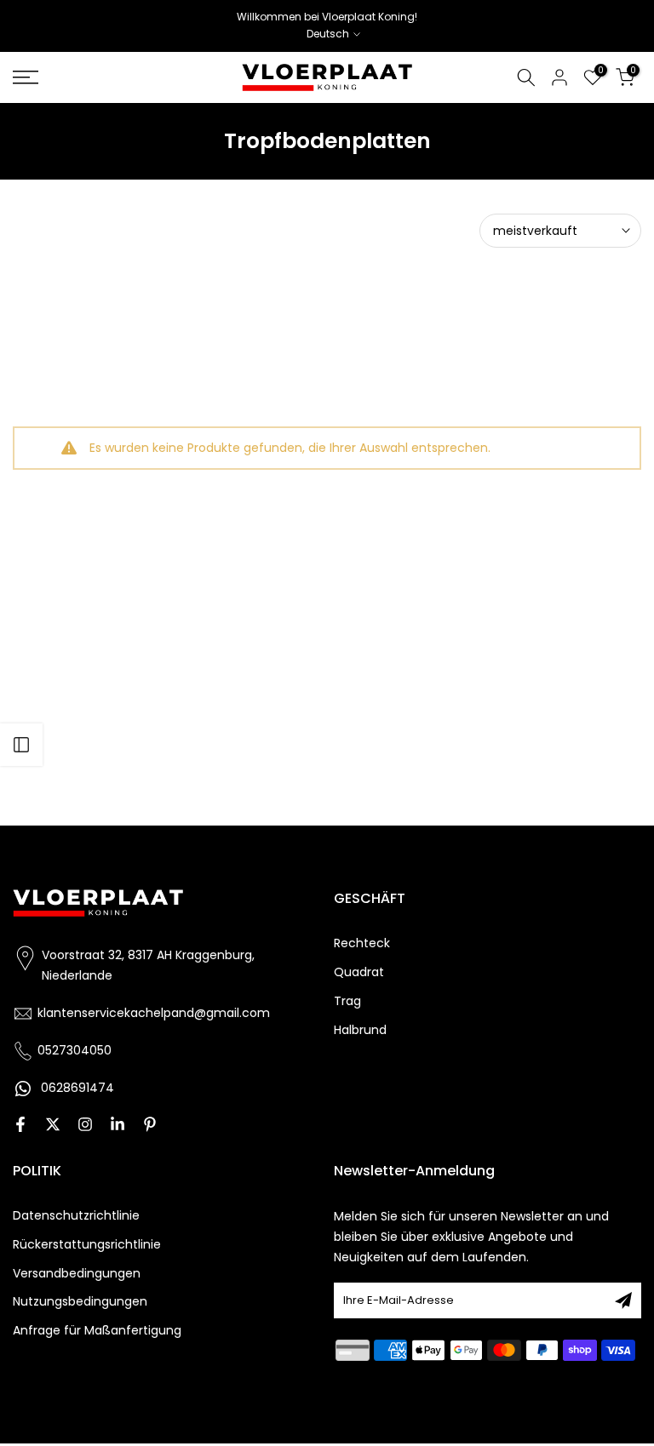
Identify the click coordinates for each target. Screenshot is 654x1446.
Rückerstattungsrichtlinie (87, 1245)
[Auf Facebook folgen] (20, 1126)
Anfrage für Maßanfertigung (97, 1331)
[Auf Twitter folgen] (52, 1126)
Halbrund (360, 1030)
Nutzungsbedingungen (80, 1302)
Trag (347, 1001)
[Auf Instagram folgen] (85, 1126)
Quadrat (359, 972)
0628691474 (77, 1088)
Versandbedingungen (77, 1274)
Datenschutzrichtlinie (76, 1216)
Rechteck (362, 943)
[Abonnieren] (623, 1300)
